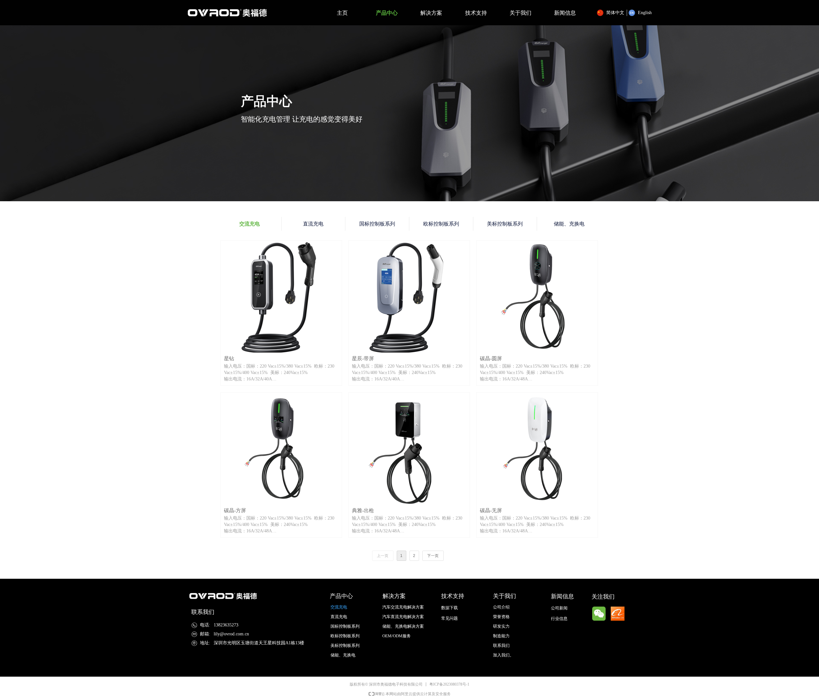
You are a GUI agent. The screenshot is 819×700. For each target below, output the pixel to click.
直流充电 (313, 224)
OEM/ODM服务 (396, 635)
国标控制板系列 (377, 224)
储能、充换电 (569, 224)
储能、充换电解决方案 (403, 626)
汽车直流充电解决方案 (403, 616)
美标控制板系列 (505, 224)
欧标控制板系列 (441, 224)
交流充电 (249, 224)
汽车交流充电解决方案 (403, 607)
